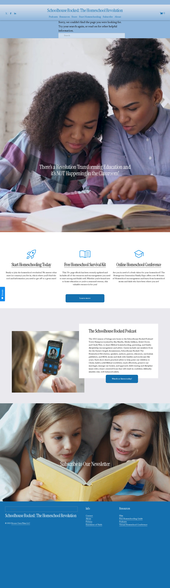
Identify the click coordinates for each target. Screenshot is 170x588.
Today (46, 265)
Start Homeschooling (90, 17)
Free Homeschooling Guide (131, 519)
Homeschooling (30, 265)
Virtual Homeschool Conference (133, 525)
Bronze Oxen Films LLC (20, 523)
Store (74, 17)
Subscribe (108, 17)
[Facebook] (10, 13)
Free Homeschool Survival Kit (85, 265)
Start (15, 265)
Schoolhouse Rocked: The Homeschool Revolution (85, 10)
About (88, 519)
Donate (2, 293)
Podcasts (123, 522)
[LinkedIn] (15, 13)
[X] (6, 13)
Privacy (89, 522)
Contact (89, 516)
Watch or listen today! (122, 379)
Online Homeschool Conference (138, 265)
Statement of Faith (94, 525)
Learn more (84, 298)
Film (121, 516)
